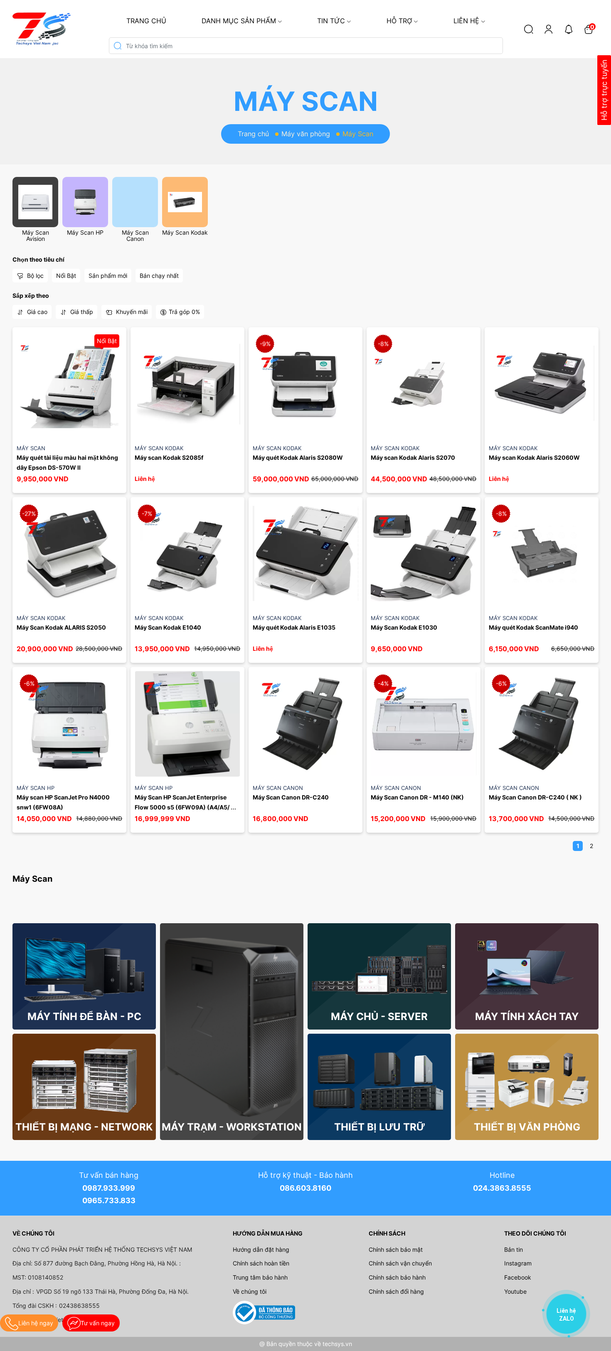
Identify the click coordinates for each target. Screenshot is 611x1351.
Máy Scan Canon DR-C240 (291, 797)
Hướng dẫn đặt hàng (261, 1249)
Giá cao (36, 311)
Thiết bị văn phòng (527, 1127)
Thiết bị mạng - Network (84, 1127)
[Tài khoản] (549, 29)
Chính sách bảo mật (396, 1249)
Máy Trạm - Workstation (232, 1127)
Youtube (515, 1291)
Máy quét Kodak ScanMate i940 (533, 627)
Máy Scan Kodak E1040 (168, 627)
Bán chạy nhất (159, 275)
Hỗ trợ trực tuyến (604, 90)
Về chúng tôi (249, 1291)
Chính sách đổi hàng (396, 1291)
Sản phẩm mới (108, 275)
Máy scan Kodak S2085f (169, 457)
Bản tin (513, 1249)
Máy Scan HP (85, 232)
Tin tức (331, 21)
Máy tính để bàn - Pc (84, 1016)
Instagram (518, 1263)
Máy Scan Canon (135, 235)
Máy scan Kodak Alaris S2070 (413, 457)
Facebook (517, 1277)
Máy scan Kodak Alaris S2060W (534, 457)
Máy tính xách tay (527, 1016)
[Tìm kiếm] (529, 29)
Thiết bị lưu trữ (379, 1127)
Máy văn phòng (305, 134)
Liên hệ (466, 21)
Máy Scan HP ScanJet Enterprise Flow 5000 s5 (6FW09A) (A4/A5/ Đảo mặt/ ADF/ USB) (183, 807)
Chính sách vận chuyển (400, 1263)
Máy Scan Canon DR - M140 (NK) (417, 797)
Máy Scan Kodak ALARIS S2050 (61, 627)
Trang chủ (146, 21)
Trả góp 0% (184, 311)
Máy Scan (31, 448)
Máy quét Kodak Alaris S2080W (298, 457)
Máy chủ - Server (379, 1016)
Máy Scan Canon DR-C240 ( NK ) (535, 797)
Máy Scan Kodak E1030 (404, 627)
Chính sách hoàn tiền (261, 1263)
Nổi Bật (66, 275)
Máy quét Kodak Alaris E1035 (294, 627)
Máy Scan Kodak (185, 232)
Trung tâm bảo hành (260, 1277)
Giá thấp (81, 311)
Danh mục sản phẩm (239, 21)
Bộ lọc (34, 275)
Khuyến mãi (131, 311)
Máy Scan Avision (35, 235)
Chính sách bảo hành (397, 1277)
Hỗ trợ (399, 21)
